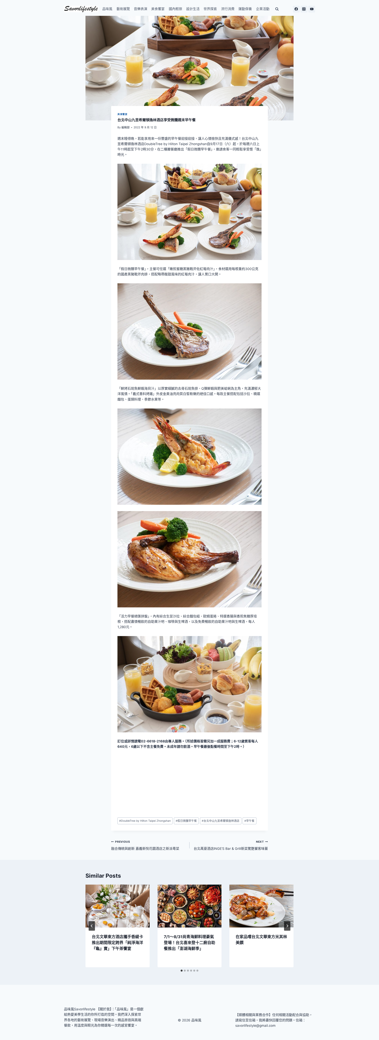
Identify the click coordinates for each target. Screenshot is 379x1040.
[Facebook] (296, 9)
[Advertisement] (189, 783)
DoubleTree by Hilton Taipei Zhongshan (145, 820)
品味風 (107, 9)
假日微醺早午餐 (186, 820)
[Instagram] (304, 9)
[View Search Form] (276, 9)
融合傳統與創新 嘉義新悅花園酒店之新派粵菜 (145, 845)
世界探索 (210, 9)
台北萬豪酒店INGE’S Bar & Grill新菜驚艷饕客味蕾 (231, 845)
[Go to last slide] (92, 926)
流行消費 (228, 9)
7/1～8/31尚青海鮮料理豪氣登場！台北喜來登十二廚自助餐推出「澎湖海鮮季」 (189, 942)
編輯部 (125, 127)
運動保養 (245, 9)
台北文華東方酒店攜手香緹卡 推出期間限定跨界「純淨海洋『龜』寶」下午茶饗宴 (117, 942)
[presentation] (117, 906)
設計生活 (193, 9)
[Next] (287, 926)
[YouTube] (311, 9)
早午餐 (249, 820)
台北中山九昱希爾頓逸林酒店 (220, 820)
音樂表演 (140, 9)
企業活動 (262, 9)
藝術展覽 (123, 9)
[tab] (182, 971)
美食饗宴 (158, 9)
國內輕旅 (175, 9)
